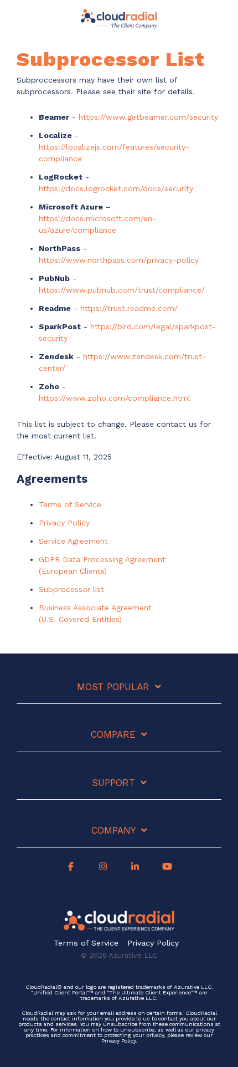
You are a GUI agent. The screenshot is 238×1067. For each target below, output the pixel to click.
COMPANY (113, 830)
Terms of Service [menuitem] (86, 943)
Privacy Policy (64, 522)
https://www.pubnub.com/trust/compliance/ (122, 289)
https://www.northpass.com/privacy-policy (119, 260)
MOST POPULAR (113, 686)
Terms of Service (70, 504)
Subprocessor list (71, 589)
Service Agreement (73, 541)
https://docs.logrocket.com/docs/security (116, 188)
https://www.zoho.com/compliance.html (114, 398)
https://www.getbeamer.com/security (148, 117)
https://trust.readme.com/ (129, 308)
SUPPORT (113, 782)
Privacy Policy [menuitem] (153, 943)
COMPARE (113, 734)
